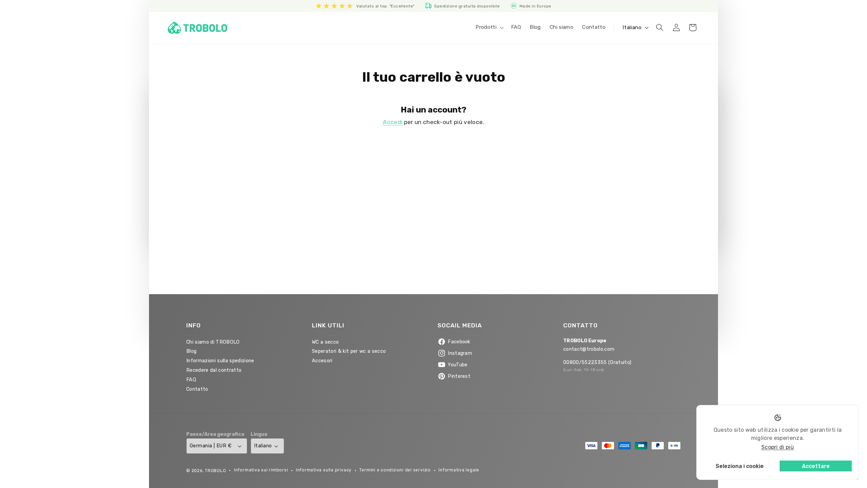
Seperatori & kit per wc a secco (349, 351)
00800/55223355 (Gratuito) (597, 362)
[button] (489, 27)
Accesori (322, 361)
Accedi (392, 122)
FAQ (191, 380)
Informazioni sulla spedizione (220, 361)
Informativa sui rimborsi (261, 470)
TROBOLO (215, 470)
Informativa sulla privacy (324, 470)
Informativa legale (459, 470)
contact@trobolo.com (588, 349)
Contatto (197, 389)
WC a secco (325, 342)
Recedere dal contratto (213, 370)
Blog (191, 351)
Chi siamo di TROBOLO (213, 342)
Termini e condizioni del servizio (394, 470)
